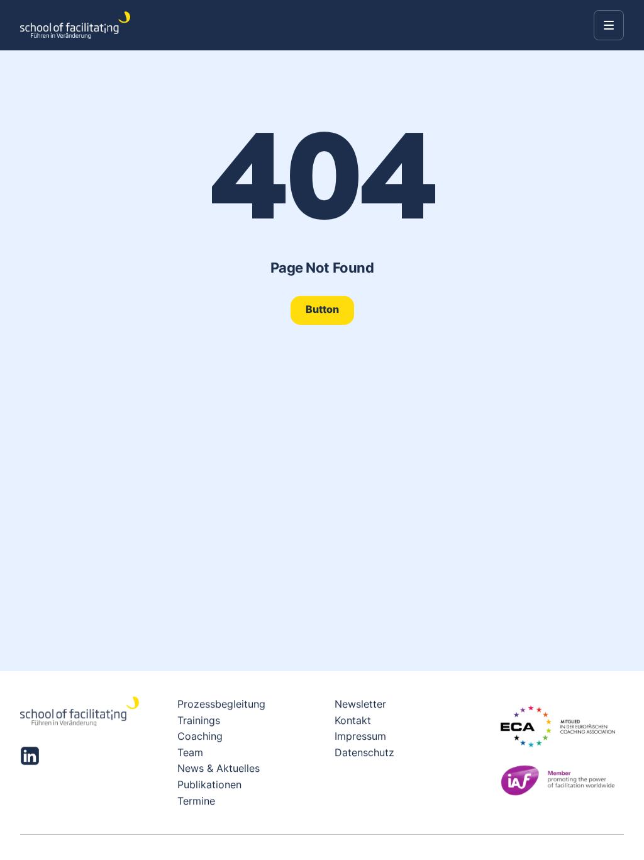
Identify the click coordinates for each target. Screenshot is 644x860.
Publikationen (209, 784)
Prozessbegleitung (221, 704)
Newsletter (360, 704)
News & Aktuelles (218, 768)
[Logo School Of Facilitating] (75, 25)
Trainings (198, 719)
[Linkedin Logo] (30, 756)
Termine (196, 800)
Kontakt (353, 719)
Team (190, 752)
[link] (322, 310)
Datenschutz (364, 752)
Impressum (360, 736)
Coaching (200, 736)
